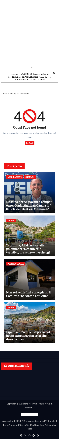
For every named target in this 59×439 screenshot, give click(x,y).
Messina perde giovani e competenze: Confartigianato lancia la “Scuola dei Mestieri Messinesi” (29, 205)
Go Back (29, 143)
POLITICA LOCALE (16, 264)
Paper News (44, 403)
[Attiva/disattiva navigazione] (5, 73)
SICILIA (11, 220)
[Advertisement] (29, 33)
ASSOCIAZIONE (15, 177)
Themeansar (29, 407)
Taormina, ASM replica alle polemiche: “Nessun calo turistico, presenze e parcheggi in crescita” (28, 250)
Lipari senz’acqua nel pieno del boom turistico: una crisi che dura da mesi (28, 335)
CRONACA (29, 177)
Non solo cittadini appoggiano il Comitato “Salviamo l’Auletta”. (28, 294)
